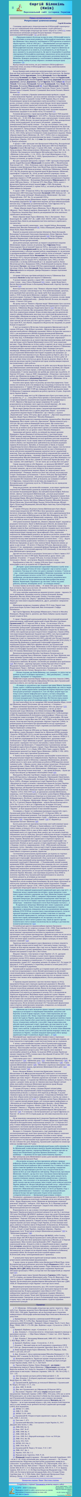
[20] (36, 822)
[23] (54, 1035)
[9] (38, 228)
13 (14, 1378)
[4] (63, 82)
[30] (68, 1065)
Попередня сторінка (30, 1480)
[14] (11, 664)
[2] (35, 35)
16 (14, 1389)
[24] (24, 1061)
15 (14, 1387)
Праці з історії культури (40, 18)
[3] (23, 62)
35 (14, 1453)
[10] (47, 236)
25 (14, 1429)
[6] (18, 92)
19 (14, 1411)
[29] (34, 1065)
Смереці (26, 1494)
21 (14, 1416)
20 (14, 1413)
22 (14, 1420)
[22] (27, 941)
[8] (30, 202)
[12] (19, 286)
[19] (47, 819)
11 (14, 1365)
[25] (43, 1061)
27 (14, 1434)
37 (14, 1457)
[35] (63, 1231)
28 (14, 1436)
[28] (61, 1063)
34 (14, 1450)
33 (14, 1448)
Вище (41, 1480)
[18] (20, 819)
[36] (30, 1233)
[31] (64, 1067)
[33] (34, 1099)
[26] (65, 1061)
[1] (64, 31)
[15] (65, 707)
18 (14, 1409)
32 (14, 1446)
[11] (42, 282)
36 (14, 1455)
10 (14, 1359)
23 (14, 1423)
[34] (19, 1112)
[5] (41, 86)
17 (14, 1392)
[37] (15, 1273)
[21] (34, 924)
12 (14, 1376)
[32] (28, 1069)
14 (14, 1383)
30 (14, 1441)
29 (14, 1439)
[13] (52, 308)
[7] (54, 112)
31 (14, 1443)
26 (14, 1432)
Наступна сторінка (51, 1480)
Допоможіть (40, 1484)
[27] (38, 1063)
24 (14, 1427)
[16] (54, 773)
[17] (33, 792)
